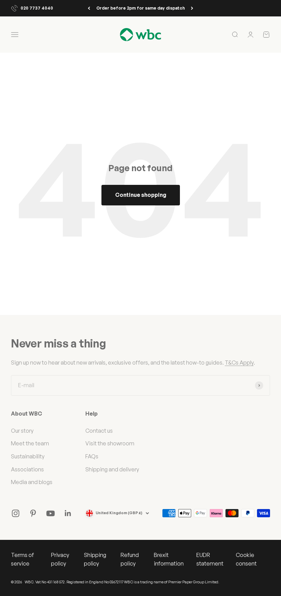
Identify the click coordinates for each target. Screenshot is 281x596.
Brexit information (169, 559)
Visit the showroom (109, 443)
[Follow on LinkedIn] (68, 513)
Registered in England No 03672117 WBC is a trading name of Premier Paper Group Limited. (142, 582)
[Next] (192, 8)
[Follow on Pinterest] (33, 513)
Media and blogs (31, 482)
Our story (22, 430)
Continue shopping (140, 194)
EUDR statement (209, 559)
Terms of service (22, 559)
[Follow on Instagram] (15, 513)
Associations (27, 469)
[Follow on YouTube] (50, 513)
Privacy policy (60, 559)
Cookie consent (246, 559)
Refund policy (130, 559)
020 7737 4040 (37, 8)
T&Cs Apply (239, 362)
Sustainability (28, 456)
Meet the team (30, 443)
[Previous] (89, 8)
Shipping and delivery (112, 469)
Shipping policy (95, 559)
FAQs (91, 456)
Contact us (99, 430)
